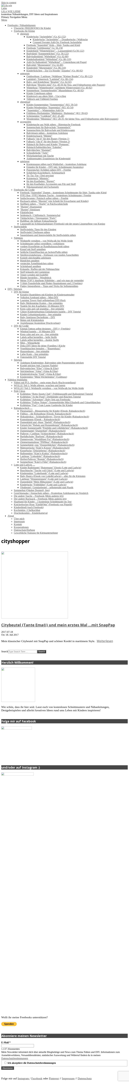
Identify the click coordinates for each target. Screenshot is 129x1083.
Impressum (68, 1078)
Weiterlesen (105, 641)
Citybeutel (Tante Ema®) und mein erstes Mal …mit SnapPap (58, 624)
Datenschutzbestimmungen (14, 1058)
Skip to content (8, 2)
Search (4, 651)
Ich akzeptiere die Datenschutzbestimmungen (31, 1063)
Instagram (24, 1078)
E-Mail (6, 1042)
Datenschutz (85, 1078)
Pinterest (54, 1078)
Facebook (36, 1078)
